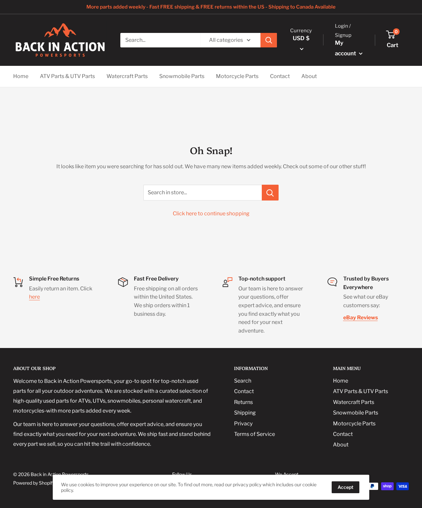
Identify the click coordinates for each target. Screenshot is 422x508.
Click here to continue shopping (211, 213)
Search (242, 381)
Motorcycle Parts (237, 76)
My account (346, 48)
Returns (243, 402)
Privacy (243, 423)
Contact (280, 76)
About (309, 76)
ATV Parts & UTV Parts (67, 76)
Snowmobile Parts (181, 76)
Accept (345, 487)
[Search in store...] (270, 193)
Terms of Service (254, 434)
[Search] (268, 40)
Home (20, 76)
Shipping (245, 413)
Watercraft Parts (127, 76)
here (34, 297)
